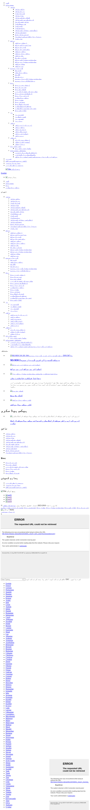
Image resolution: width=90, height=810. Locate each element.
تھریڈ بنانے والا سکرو (25, 108)
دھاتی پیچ (20, 102)
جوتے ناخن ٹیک (22, 34)
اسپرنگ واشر (21, 131)
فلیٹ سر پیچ (30, 508)
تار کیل (18, 39)
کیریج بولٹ (20, 47)
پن (11, 112)
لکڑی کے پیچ (20, 110)
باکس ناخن (20, 9)
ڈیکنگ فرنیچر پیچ (23, 94)
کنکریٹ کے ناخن (22, 18)
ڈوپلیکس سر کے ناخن (24, 20)
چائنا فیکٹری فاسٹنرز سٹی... (25, 378)
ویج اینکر (20, 144)
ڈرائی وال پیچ (22, 96)
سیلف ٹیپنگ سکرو (23, 106)
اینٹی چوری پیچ (22, 85)
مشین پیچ (19, 100)
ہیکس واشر (20, 127)
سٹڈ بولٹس (20, 64)
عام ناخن (19, 16)
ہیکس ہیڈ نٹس (21, 72)
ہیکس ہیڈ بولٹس (22, 53)
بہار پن (18, 121)
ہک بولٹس (19, 56)
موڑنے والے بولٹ (23, 45)
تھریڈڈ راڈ (15, 146)
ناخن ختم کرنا (22, 22)
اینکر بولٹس (21, 43)
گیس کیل (18, 26)
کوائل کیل (20, 13)
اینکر (13, 138)
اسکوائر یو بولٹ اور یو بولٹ (26, 369)
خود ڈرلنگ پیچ (22, 104)
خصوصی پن (19, 119)
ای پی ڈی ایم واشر (23, 125)
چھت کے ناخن (20, 32)
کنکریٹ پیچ (20, 89)
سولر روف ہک (20, 58)
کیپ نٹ (18, 70)
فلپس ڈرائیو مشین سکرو (12, 508)
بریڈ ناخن (20, 11)
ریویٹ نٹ (19, 77)
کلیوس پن (19, 115)
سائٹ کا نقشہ (9, 505)
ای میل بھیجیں (8, 512)
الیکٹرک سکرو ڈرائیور (26, 153)
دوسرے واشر (20, 129)
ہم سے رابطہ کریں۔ (14, 165)
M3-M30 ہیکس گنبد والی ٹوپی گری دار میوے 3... (35, 360)
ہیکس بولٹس (20, 51)
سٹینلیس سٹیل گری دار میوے (28, 79)
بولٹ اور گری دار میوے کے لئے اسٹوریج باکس (36, 157)
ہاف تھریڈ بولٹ (22, 49)
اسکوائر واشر (21, 134)
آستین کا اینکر (22, 142)
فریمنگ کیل (20, 24)
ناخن (12, 7)
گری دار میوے (16, 68)
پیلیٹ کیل (20, 28)
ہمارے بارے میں (13, 163)
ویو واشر (19, 136)
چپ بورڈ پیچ (20, 87)
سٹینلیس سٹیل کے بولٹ (25, 60)
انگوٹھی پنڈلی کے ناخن (26, 30)
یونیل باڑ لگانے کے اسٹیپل (28, 37)
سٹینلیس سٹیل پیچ (55, 508)
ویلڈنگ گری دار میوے (25, 81)
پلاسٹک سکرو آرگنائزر (25, 155)
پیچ (12, 83)
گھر (7, 3)
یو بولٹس (19, 66)
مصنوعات (10, 5)
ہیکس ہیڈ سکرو (22, 98)
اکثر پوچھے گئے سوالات (16, 161)
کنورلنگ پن (20, 117)
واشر (12, 123)
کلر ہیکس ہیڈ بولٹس (20, 404)
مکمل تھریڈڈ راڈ (23, 148)
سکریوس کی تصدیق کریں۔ (26, 91)
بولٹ (12, 41)
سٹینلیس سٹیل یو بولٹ (25, 62)
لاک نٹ (17, 75)
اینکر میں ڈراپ (22, 140)
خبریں (8, 159)
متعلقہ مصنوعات (18, 150)
